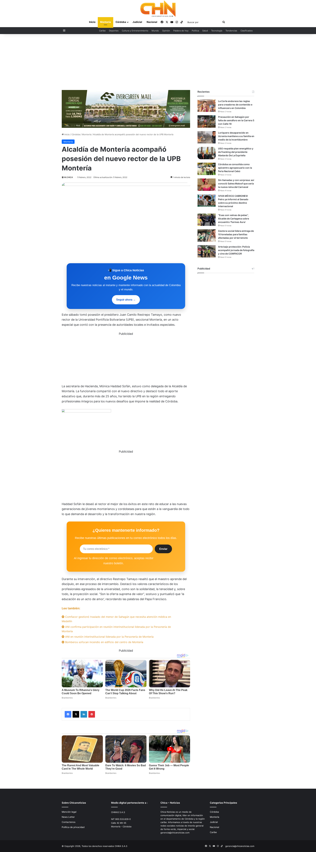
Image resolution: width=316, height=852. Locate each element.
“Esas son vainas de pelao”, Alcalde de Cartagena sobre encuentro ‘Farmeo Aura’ (233, 218)
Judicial (137, 22)
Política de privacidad (73, 827)
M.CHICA (68, 177)
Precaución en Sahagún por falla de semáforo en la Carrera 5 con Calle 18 (236, 120)
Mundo (155, 30)
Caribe (102, 30)
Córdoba (121, 22)
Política (195, 30)
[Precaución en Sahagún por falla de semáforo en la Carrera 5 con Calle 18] (207, 121)
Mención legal (69, 812)
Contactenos (68, 822)
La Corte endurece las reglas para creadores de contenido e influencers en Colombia (235, 104)
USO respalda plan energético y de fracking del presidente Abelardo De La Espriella (235, 152)
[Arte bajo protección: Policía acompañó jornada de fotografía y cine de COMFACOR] (207, 251)
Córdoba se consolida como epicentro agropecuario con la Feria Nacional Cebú (235, 168)
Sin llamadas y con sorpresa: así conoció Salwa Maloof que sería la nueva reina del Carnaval (236, 183)
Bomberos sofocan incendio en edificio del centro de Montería (103, 642)
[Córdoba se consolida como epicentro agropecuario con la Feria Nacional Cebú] (207, 169)
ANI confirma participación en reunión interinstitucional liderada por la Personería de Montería (116, 629)
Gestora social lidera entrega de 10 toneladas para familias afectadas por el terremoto (236, 234)
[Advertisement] (158, 62)
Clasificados (246, 30)
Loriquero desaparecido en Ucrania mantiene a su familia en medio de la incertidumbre (236, 136)
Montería (105, 22)
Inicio (92, 22)
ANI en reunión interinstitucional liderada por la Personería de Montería (109, 636)
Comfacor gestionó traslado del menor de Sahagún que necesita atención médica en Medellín (116, 619)
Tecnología (216, 30)
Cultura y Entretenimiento (135, 30)
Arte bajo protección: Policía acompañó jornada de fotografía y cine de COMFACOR (236, 250)
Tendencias (231, 30)
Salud (205, 30)
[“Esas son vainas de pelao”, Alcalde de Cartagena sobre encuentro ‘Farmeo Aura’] (207, 220)
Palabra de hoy (180, 30)
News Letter (68, 817)
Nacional (152, 22)
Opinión (166, 30)
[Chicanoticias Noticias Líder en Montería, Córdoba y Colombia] (158, 8)
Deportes (113, 30)
